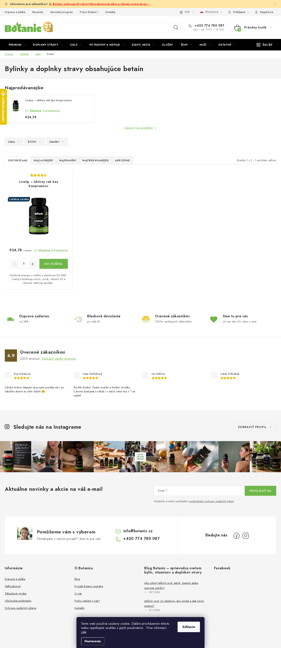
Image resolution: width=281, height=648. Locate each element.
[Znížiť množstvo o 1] (14, 264)
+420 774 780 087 (209, 26)
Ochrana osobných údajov (21, 608)
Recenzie (37, 12)
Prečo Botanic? (89, 12)
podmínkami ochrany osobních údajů (212, 501)
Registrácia (266, 12)
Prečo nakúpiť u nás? (87, 601)
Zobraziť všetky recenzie (59, 358)
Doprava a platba (15, 12)
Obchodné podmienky (18, 601)
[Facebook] (236, 536)
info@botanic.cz (138, 531)
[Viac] (264, 44)
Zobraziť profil (252, 427)
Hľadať (176, 27)
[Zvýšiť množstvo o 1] (32, 264)
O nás (78, 593)
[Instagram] (246, 536)
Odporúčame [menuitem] (18, 160)
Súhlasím (188, 627)
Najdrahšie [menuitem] (67, 160)
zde (83, 632)
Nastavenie (92, 641)
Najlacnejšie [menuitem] (43, 160)
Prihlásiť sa (260, 491)
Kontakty (110, 12)
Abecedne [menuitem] (122, 160)
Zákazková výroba (15, 593)
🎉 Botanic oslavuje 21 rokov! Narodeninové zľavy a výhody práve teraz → (99, 4)
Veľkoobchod (13, 586)
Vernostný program (61, 12)
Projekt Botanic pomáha (89, 586)
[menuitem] (17, 44)
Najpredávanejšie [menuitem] (95, 160)
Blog (77, 579)
